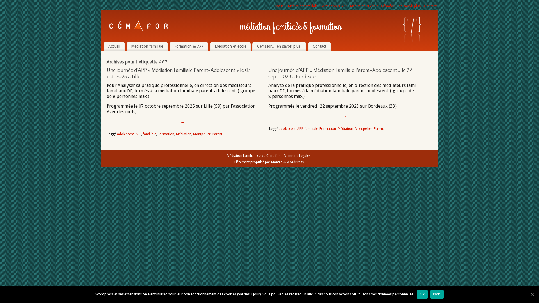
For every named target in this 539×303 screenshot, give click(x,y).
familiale (149, 134)
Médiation (183, 134)
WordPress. (296, 162)
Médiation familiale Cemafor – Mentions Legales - (269, 156)
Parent (217, 134)
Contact (430, 6)
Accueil (280, 6)
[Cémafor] (138, 25)
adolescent (125, 134)
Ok (422, 294)
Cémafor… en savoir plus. (401, 6)
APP (138, 134)
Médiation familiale (303, 6)
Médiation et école (364, 6)
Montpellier (202, 134)
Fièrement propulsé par (252, 162)
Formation (333, 6)
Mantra (276, 162)
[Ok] (532, 294)
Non (437, 294)
